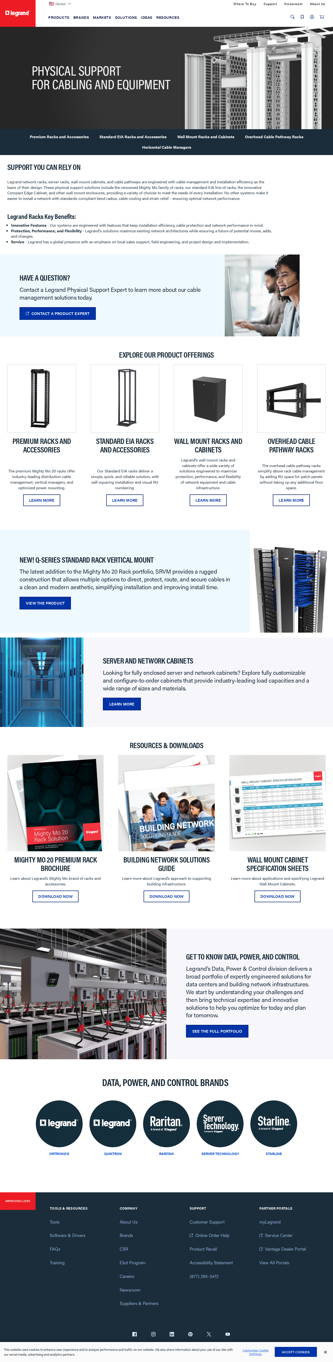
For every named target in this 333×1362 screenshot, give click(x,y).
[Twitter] (209, 1335)
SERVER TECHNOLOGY (220, 1153)
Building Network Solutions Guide (166, 863)
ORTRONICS (59, 1153)
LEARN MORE (41, 500)
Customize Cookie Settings (256, 1352)
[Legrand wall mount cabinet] (208, 398)
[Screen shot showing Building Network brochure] (166, 803)
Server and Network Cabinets (148, 660)
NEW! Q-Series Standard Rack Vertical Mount (87, 559)
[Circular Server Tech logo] (220, 1125)
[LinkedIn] (172, 1335)
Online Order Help (212, 1235)
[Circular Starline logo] (273, 1125)
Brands (126, 1235)
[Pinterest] (190, 1335)
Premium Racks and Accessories (59, 136)
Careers (127, 1276)
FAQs (55, 1249)
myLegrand (270, 1222)
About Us (128, 1222)
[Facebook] (134, 1335)
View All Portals (274, 1262)
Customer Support (207, 1222)
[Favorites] (302, 16)
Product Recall (203, 1249)
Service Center (279, 1235)
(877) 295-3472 (204, 1276)
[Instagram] (153, 1335)
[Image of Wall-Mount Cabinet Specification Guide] (277, 803)
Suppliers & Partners (139, 1303)
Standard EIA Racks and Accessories (132, 136)
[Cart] (321, 16)
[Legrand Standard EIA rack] (125, 398)
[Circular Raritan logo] (166, 1125)
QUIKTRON (113, 1153)
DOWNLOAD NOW (55, 896)
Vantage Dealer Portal (285, 1249)
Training (57, 1262)
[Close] (325, 1352)
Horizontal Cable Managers (166, 147)
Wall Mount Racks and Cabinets (205, 136)
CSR (124, 1249)
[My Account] (312, 16)
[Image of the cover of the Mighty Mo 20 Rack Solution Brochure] (55, 803)
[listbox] (166, 437)
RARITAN (166, 1153)
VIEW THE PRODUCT (45, 603)
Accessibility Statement (211, 1262)
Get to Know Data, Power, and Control (242, 956)
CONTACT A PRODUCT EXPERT (60, 313)
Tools (54, 1222)
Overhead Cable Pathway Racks (274, 136)
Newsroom (130, 1290)
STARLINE (274, 1153)
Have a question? (45, 277)
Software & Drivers (67, 1235)
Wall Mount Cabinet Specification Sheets (277, 863)
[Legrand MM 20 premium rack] (41, 398)
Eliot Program (133, 1262)
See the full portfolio (217, 1031)
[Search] (292, 16)
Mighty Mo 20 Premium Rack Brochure (55, 863)
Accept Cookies (296, 1352)
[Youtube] (228, 1335)
